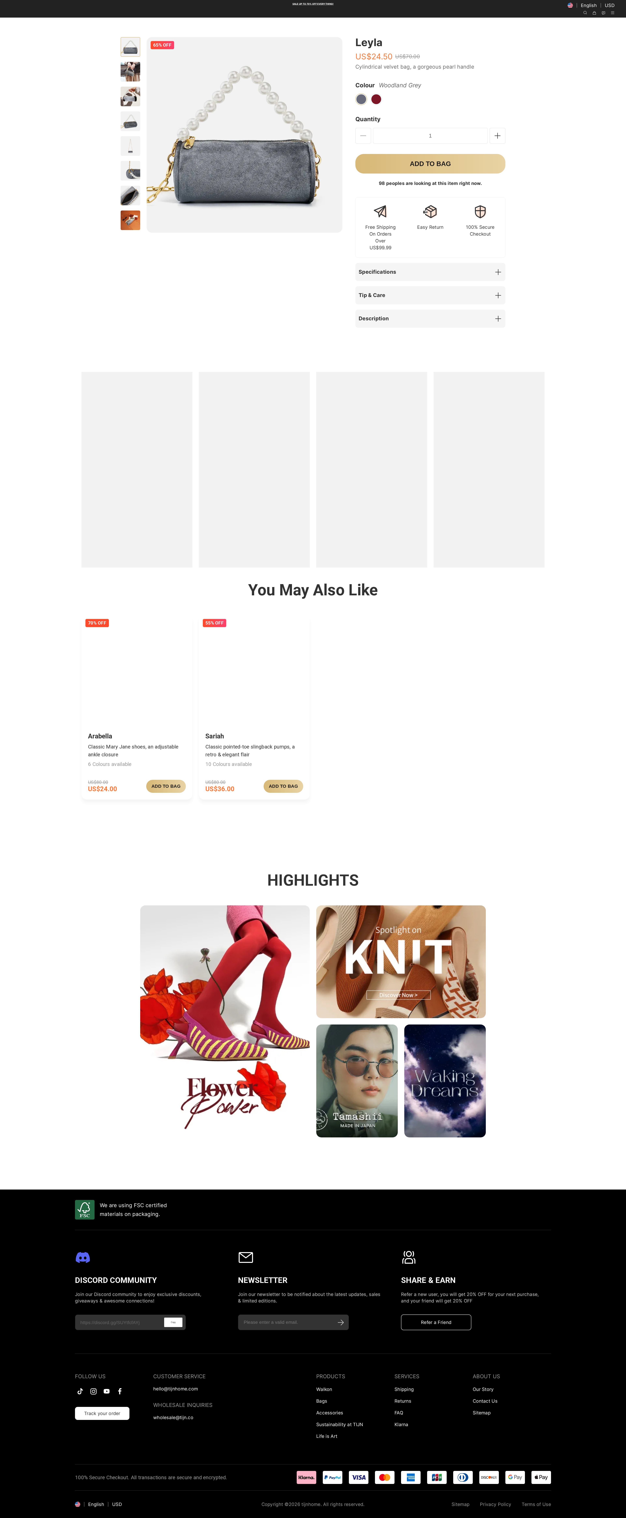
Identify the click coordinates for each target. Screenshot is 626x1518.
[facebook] (120, 1391)
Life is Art (326, 1436)
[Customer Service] (603, 12)
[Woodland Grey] (361, 99)
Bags (321, 1401)
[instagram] (93, 1391)
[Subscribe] (341, 1322)
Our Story (483, 1389)
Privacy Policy (495, 1504)
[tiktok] (80, 1391)
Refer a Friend (436, 1322)
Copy (173, 1322)
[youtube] (107, 1391)
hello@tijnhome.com (175, 1389)
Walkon (324, 1389)
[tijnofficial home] (16, 12)
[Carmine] (376, 99)
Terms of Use (536, 1504)
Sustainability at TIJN (339, 1424)
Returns (403, 1401)
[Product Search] (585, 12)
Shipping (404, 1389)
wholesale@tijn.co (173, 1417)
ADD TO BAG (166, 786)
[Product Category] (613, 12)
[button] (432, 272)
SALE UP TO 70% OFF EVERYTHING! (313, 3)
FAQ (399, 1413)
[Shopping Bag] (594, 12)
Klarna (401, 1424)
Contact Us (485, 1401)
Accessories (329, 1413)
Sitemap (482, 1413)
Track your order (102, 1413)
